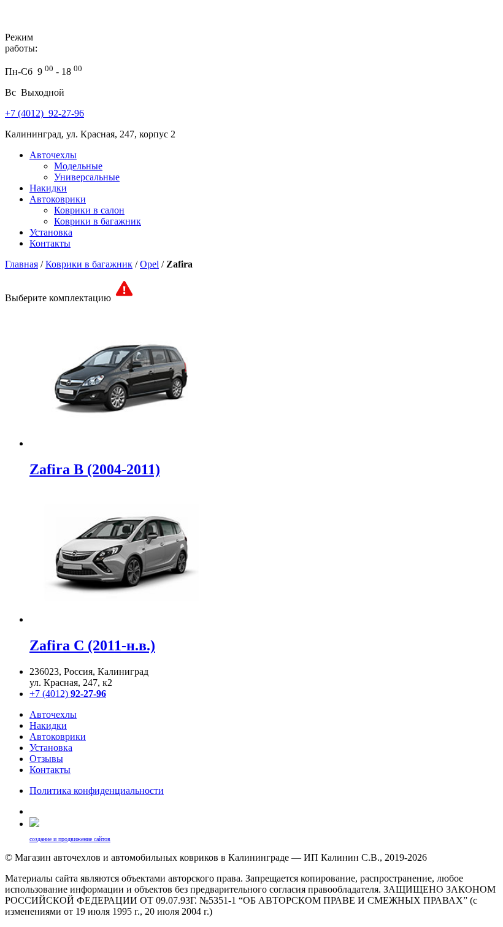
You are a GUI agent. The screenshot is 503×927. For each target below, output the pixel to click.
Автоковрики (57, 199)
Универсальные (87, 177)
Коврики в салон (89, 210)
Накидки (48, 188)
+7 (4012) (67, 693)
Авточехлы (53, 155)
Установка (50, 232)
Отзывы (46, 758)
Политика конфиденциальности (96, 790)
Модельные (78, 166)
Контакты (50, 243)
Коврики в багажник (97, 221)
